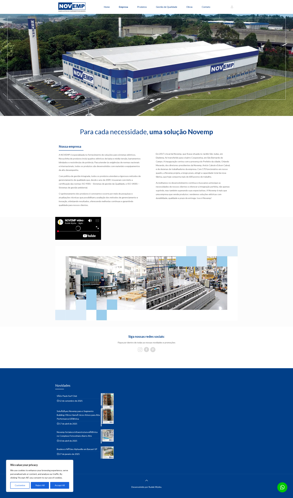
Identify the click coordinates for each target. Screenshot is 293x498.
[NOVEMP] (71, 7)
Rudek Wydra (154, 487)
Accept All (60, 485)
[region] (39, 476)
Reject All (40, 485)
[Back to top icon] (146, 480)
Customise (20, 485)
